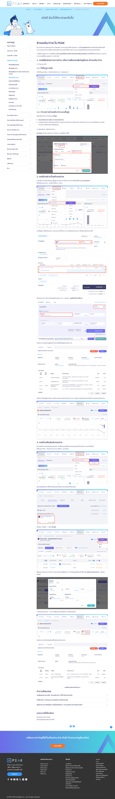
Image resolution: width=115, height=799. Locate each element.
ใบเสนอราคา (69, 770)
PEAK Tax (43, 772)
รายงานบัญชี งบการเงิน (72, 786)
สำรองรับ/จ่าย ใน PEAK (43, 717)
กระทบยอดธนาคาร (14, 88)
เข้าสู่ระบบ (89, 3)
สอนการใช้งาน (38, 9)
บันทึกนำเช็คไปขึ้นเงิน (14, 81)
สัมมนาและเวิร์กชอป (100, 767)
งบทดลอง (11, 102)
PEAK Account (44, 764)
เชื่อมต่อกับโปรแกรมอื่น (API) (14, 139)
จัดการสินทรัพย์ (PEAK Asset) (15, 125)
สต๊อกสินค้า (68, 784)
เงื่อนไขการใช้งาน (100, 777)
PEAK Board (43, 768)
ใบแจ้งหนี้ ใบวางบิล (70, 772)
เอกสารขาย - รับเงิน (12, 51)
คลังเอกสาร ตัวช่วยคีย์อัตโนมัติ (73, 782)
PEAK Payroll (44, 766)
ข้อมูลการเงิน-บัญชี (51, 9)
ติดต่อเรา (14, 774)
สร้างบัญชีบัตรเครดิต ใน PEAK (45, 719)
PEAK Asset (43, 770)
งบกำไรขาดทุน (12, 109)
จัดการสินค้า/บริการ (12, 115)
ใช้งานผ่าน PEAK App (13, 154)
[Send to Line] (74, 727)
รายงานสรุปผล (11, 144)
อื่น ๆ (8, 168)
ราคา (97, 761)
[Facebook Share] (71, 727)
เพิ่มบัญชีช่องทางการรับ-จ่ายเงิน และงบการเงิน (19, 73)
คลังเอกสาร (10, 163)
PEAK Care (43, 774)
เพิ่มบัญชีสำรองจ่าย (66, 9)
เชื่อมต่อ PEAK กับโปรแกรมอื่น (73, 766)
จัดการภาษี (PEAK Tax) (13, 130)
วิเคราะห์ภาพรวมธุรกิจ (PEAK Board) (16, 134)
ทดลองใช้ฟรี (100, 3)
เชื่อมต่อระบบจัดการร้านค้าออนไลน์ (74, 768)
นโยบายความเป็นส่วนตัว (102, 775)
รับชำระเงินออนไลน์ (70, 780)
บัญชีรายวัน (12, 95)
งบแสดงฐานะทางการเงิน (15, 106)
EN (85, 4)
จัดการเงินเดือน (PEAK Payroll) (15, 120)
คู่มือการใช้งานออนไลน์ (101, 769)
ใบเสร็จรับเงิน (69, 774)
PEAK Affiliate (100, 765)
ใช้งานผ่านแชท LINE (12, 149)
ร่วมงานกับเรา (99, 773)
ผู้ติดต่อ (9, 158)
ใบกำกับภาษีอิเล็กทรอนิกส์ (72, 778)
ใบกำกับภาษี (69, 776)
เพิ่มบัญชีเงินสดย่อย (14, 65)
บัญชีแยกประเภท (13, 99)
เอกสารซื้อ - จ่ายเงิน (12, 55)
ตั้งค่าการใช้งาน (11, 46)
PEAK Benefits (100, 763)
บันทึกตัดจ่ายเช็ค (13, 85)
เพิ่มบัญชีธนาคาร (13, 68)
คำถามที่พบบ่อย (100, 771)
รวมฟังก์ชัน (68, 764)
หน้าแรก (28, 9)
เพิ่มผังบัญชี (12, 92)
